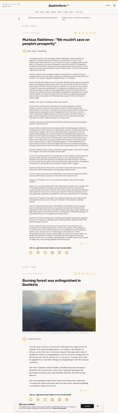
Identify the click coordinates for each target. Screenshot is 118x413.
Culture (47, 12)
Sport (71, 12)
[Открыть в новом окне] (30, 252)
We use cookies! (27, 404)
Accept (87, 406)
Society (65, 12)
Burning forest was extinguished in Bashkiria (42, 18)
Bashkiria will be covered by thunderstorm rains (76, 18)
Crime (41, 12)
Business (53, 12)
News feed (79, 12)
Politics (60, 12)
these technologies (59, 408)
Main (37, 12)
